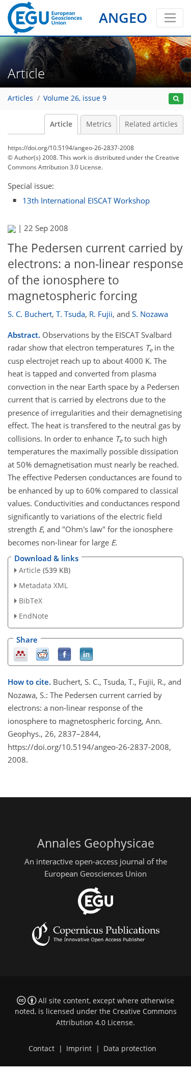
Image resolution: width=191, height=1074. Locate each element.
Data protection (129, 1048)
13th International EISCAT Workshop (86, 200)
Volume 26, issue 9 (74, 98)
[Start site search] (176, 99)
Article (61, 124)
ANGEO (123, 17)
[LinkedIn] (86, 653)
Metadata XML (43, 585)
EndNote (33, 616)
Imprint (79, 1048)
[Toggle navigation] (169, 17)
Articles (20, 98)
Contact (41, 1048)
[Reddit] (42, 653)
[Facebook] (64, 653)
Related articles (151, 124)
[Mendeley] (21, 653)
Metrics (99, 124)
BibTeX (30, 600)
